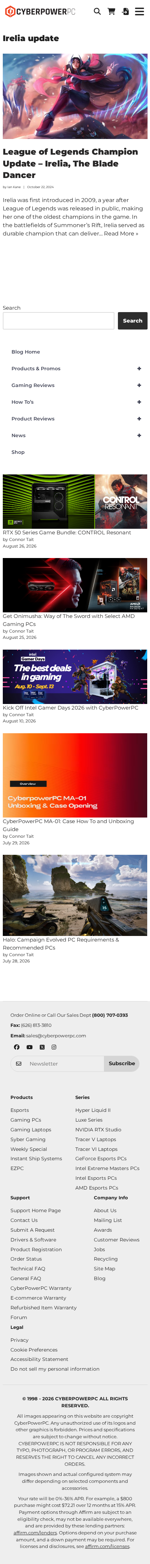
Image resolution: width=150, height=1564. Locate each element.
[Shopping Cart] (111, 11)
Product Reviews (77, 419)
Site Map (104, 1268)
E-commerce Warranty (38, 1298)
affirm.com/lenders (35, 1532)
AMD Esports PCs (96, 1188)
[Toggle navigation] (139, 12)
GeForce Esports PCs (101, 1158)
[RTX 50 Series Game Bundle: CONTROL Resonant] (75, 501)
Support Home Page (35, 1210)
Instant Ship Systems (36, 1158)
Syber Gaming (28, 1139)
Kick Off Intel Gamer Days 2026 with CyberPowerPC (70, 707)
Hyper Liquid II (93, 1110)
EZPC (17, 1168)
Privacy (19, 1340)
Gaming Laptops (30, 1129)
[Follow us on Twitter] (42, 1048)
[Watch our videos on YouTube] (30, 1048)
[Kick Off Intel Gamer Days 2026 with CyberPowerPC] (75, 677)
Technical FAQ (27, 1268)
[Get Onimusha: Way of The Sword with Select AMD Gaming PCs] (75, 585)
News (77, 435)
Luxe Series (89, 1120)
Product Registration (36, 1249)
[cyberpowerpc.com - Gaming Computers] (40, 11)
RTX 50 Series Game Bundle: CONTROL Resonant (67, 532)
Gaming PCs (25, 1120)
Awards (103, 1230)
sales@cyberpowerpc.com (56, 1035)
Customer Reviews (117, 1240)
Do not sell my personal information (54, 1369)
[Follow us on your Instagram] (54, 1048)
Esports (19, 1110)
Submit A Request (32, 1230)
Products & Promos (77, 368)
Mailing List (108, 1220)
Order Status (26, 1259)
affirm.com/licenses (107, 1546)
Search (12, 307)
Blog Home (26, 352)
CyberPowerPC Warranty (41, 1288)
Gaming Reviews (77, 385)
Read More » (121, 233)
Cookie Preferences (34, 1350)
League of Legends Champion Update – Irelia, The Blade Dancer (70, 163)
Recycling (106, 1259)
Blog (100, 1278)
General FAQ (25, 1278)
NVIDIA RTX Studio (98, 1129)
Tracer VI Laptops (96, 1149)
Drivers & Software (33, 1240)
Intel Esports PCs (96, 1178)
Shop (18, 452)
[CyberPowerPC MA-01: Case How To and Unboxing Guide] (75, 775)
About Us (105, 1210)
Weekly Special (28, 1149)
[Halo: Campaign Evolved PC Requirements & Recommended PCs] (75, 895)
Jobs (99, 1249)
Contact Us (24, 1220)
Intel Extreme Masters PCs (107, 1168)
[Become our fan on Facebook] (17, 1048)
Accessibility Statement (39, 1359)
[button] (97, 11)
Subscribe (122, 1063)
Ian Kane (14, 187)
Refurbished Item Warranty (43, 1307)
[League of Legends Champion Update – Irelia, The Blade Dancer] (75, 96)
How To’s (77, 402)
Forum (18, 1317)
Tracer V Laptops (95, 1139)
